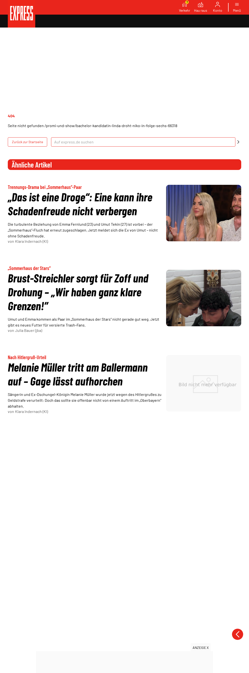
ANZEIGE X (201, 647)
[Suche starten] (238, 142)
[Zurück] (237, 634)
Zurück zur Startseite (27, 142)
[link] (21, 14)
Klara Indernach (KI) (31, 241)
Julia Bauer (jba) (28, 330)
